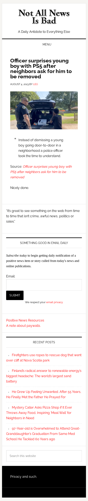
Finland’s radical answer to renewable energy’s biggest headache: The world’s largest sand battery (43, 376)
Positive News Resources (25, 320)
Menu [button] (47, 44)
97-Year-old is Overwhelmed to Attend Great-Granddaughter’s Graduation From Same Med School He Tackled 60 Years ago (43, 434)
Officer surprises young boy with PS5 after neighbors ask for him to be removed (41, 172)
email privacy (54, 302)
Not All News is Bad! (44, 17)
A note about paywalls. (23, 326)
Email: (10, 276)
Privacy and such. (23, 477)
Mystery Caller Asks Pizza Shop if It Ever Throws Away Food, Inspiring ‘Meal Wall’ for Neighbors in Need (39, 413)
